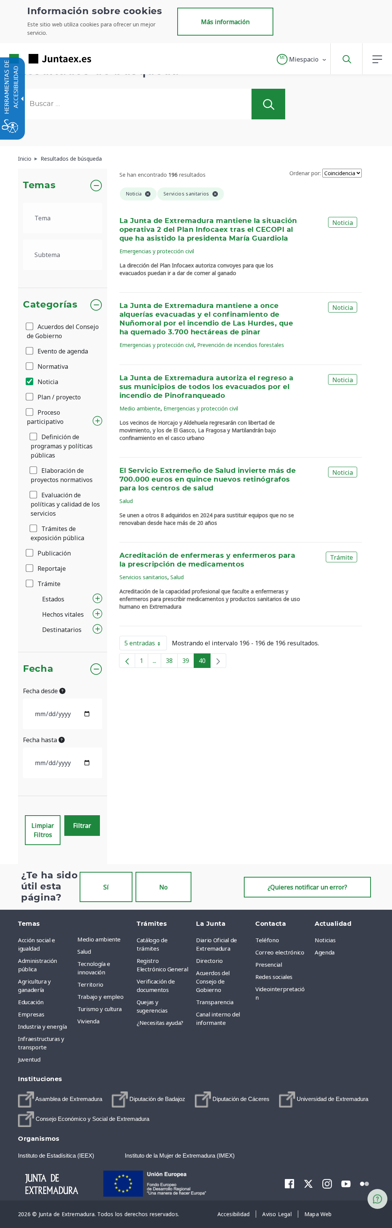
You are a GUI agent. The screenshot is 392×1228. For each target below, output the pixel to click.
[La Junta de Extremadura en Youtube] (345, 1183)
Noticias (325, 940)
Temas (39, 185)
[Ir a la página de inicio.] (36, 58)
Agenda (325, 952)
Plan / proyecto (58, 397)
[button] (301, 59)
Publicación (53, 553)
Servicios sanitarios (143, 577)
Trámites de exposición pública (57, 533)
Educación (31, 1002)
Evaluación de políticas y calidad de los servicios (65, 504)
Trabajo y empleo (100, 996)
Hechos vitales (63, 614)
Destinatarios (62, 629)
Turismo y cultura (99, 1009)
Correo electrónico (279, 952)
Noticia (47, 382)
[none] (218, 660)
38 (172, 662)
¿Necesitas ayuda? (160, 1022)
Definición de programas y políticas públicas (62, 446)
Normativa (52, 366)
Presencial (268, 964)
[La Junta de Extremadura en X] (308, 1183)
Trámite (48, 584)
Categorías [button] (50, 304)
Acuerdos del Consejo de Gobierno (63, 331)
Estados (53, 599)
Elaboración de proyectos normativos (62, 475)
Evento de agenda (62, 351)
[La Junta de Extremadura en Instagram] (327, 1183)
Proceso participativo (45, 417)
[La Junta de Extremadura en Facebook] (289, 1183)
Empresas (31, 1014)
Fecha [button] (38, 669)
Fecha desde (41, 691)
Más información (225, 22)
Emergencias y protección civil (156, 251)
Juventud (29, 1059)
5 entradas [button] (145, 644)
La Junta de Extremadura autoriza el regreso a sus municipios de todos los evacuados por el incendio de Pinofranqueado (206, 387)
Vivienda (88, 1021)
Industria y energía (42, 1026)
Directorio (209, 960)
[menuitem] (105, 939)
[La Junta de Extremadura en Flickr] (364, 1183)
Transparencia (214, 1002)
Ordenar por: (305, 173)
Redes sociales (273, 976)
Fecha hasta (41, 740)
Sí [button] (106, 887)
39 (188, 662)
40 (205, 662)
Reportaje (51, 568)
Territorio (90, 984)
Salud (126, 501)
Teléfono (267, 940)
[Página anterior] (127, 660)
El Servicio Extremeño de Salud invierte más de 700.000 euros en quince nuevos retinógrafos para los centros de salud (207, 479)
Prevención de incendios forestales (240, 345)
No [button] (163, 887)
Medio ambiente (139, 408)
